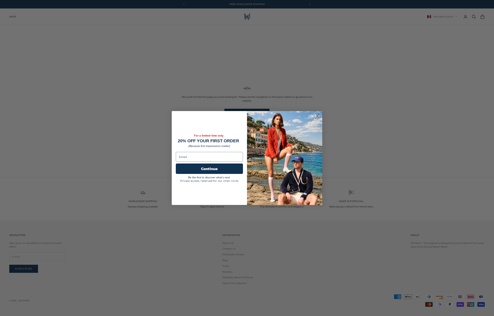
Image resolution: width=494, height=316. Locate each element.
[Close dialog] (317, 116)
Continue (209, 169)
